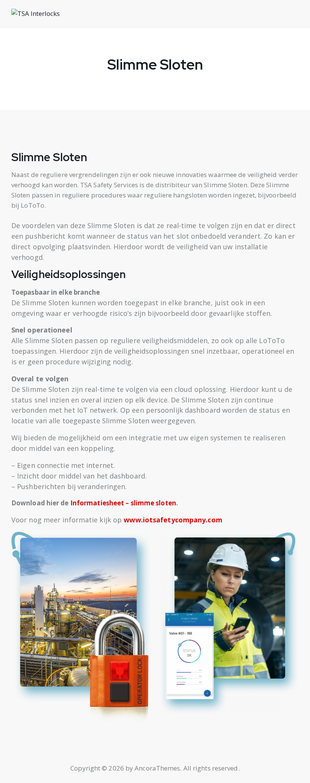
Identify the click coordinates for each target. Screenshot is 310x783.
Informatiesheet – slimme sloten (123, 503)
